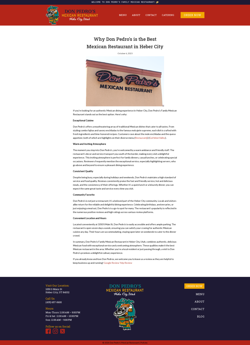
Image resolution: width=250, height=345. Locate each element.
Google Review (111, 262)
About (136, 15)
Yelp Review (126, 262)
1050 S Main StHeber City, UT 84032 (57, 291)
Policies (144, 342)
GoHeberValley (157, 137)
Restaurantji (141, 137)
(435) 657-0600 (54, 302)
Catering (168, 15)
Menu (123, 15)
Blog (200, 316)
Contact (151, 15)
